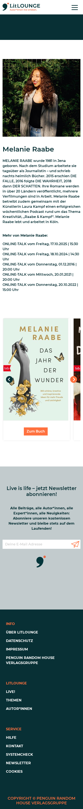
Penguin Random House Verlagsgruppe (30, 660)
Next (73, 379)
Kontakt (14, 746)
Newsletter (18, 763)
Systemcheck (19, 755)
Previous (9, 379)
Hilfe (11, 738)
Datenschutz (19, 641)
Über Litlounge (22, 632)
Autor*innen (19, 709)
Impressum (17, 649)
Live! (10, 692)
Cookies (14, 772)
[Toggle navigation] (74, 7)
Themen (13, 700)
